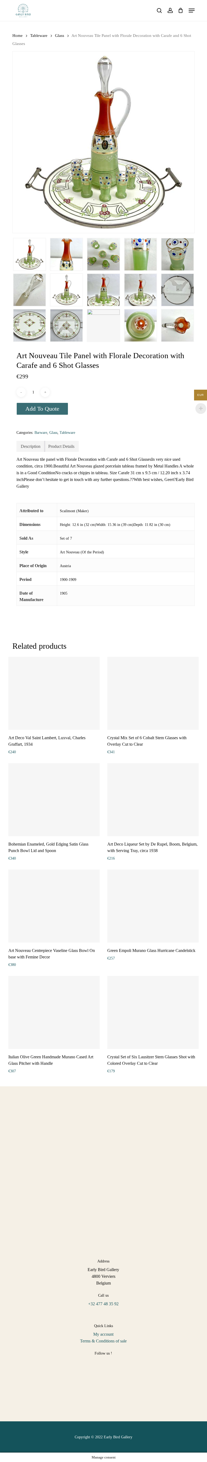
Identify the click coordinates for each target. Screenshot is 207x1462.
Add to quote (42, 408)
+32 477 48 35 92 (103, 1304)
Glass (59, 35)
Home (17, 35)
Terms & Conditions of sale (103, 1341)
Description (30, 446)
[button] (192, 10)
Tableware (38, 35)
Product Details (61, 446)
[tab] (30, 446)
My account (103, 1334)
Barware (40, 433)
